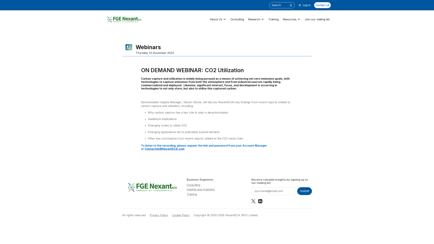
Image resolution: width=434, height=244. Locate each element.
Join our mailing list (317, 19)
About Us (216, 19)
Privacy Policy (159, 215)
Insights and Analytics (201, 189)
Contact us (322, 5)
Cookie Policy (181, 215)
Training (273, 19)
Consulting (237, 19)
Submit (304, 191)
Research (254, 19)
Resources (290, 19)
